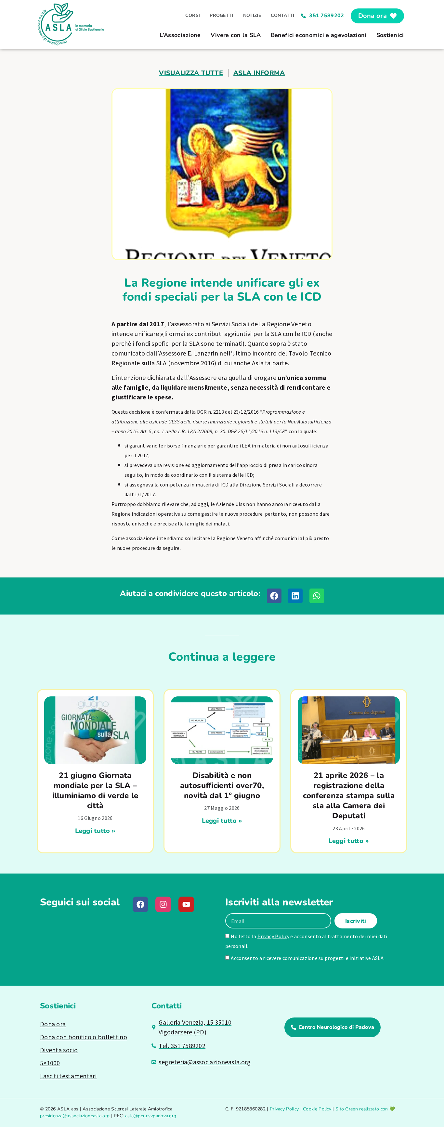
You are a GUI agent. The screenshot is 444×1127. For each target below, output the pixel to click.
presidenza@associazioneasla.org (75, 1116)
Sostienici (390, 35)
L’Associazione (180, 35)
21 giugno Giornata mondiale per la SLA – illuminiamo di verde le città (95, 790)
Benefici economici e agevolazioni (319, 35)
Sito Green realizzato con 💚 (365, 1109)
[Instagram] (163, 904)
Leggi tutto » (95, 830)
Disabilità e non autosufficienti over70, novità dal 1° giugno (222, 785)
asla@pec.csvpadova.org (150, 1116)
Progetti (221, 15)
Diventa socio (59, 1050)
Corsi (192, 15)
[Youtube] (186, 904)
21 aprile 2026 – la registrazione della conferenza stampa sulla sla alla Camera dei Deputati (349, 795)
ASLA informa (259, 73)
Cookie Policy (317, 1109)
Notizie (252, 15)
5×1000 (50, 1063)
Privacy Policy (273, 936)
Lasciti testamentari (68, 1076)
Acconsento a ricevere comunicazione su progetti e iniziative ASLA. (308, 958)
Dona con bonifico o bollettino (83, 1037)
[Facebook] (140, 904)
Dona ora (53, 1024)
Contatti (282, 15)
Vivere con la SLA (236, 35)
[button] (274, 596)
